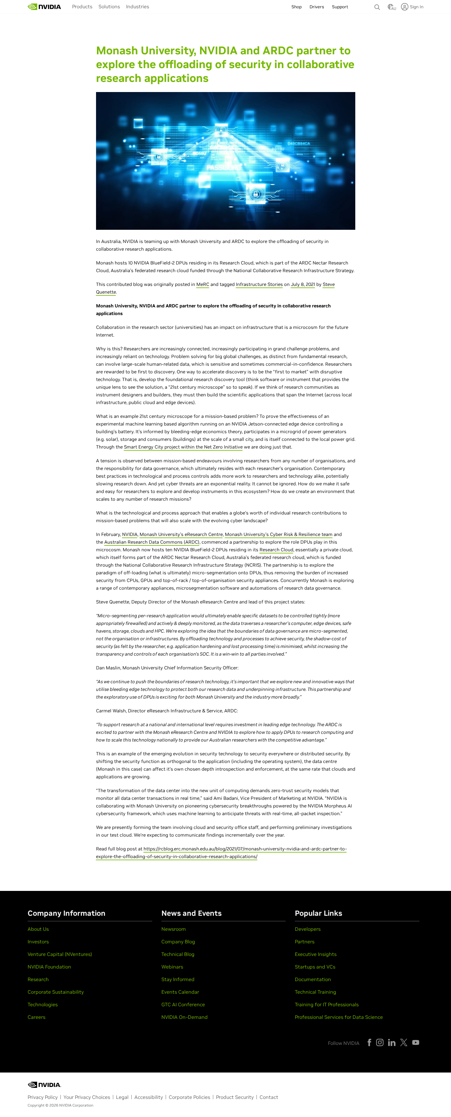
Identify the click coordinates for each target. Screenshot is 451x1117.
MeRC (202, 284)
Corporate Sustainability (56, 992)
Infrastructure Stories (259, 284)
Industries (137, 6)
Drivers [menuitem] (317, 7)
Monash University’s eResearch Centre (181, 534)
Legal (122, 1097)
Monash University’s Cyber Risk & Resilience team (279, 534)
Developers (308, 929)
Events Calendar (180, 992)
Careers (36, 1017)
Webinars (172, 967)
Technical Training (315, 992)
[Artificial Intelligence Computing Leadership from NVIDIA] (44, 6)
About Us (38, 929)
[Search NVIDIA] (378, 5)
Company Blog (178, 941)
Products (82, 6)
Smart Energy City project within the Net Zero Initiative (183, 447)
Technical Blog (178, 954)
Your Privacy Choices (87, 1097)
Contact (269, 1097)
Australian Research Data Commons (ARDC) (151, 542)
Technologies (43, 1004)
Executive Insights (316, 954)
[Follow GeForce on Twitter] (403, 1042)
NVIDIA (129, 534)
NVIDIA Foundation (49, 967)
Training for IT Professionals (327, 1004)
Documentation (313, 979)
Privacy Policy (43, 1097)
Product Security (235, 1097)
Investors (38, 941)
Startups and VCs (315, 967)
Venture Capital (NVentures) (60, 954)
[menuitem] (82, 6)
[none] (378, 4)
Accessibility (148, 1097)
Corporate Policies (189, 1097)
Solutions (109, 6)
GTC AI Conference (183, 1004)
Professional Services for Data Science (339, 1017)
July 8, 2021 (303, 284)
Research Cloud (276, 550)
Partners (304, 941)
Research (38, 979)
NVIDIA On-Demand (184, 1017)
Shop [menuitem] (296, 7)
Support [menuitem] (340, 7)
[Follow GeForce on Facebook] (369, 1042)
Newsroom (173, 929)
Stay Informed (178, 979)
